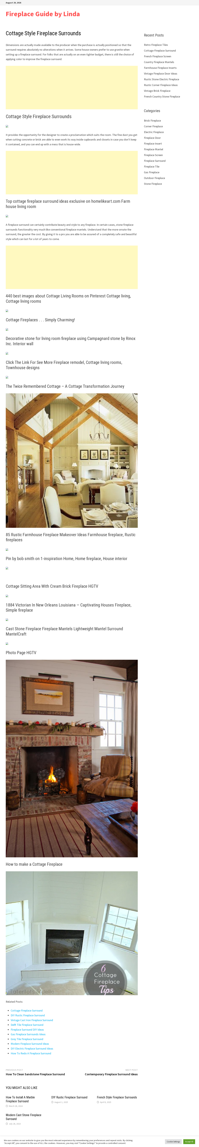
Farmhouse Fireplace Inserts (160, 68)
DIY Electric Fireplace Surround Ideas (32, 1048)
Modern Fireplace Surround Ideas (30, 1043)
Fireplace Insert (153, 143)
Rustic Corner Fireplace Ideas (161, 85)
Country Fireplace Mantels (159, 62)
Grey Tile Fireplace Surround (27, 1039)
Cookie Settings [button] (173, 1141)
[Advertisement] (72, 87)
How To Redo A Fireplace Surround (31, 1053)
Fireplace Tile (151, 166)
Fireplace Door (152, 138)
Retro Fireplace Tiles (156, 45)
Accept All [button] (189, 1141)
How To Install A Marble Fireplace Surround (20, 1099)
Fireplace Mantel (153, 149)
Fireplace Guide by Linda (43, 13)
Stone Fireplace (153, 184)
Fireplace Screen (153, 155)
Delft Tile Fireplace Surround (27, 1025)
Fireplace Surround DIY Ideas (27, 1029)
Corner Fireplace (153, 126)
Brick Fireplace (152, 120)
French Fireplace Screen (157, 56)
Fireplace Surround (155, 161)
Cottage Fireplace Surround (27, 1010)
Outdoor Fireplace (154, 178)
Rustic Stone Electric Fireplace (161, 79)
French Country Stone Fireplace (162, 96)
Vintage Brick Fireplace (157, 91)
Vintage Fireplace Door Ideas (160, 73)
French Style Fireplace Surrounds (117, 1097)
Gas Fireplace (151, 172)
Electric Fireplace (154, 132)
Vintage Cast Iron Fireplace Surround (32, 1020)
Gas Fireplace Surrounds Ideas (28, 1034)
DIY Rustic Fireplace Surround (28, 1015)
